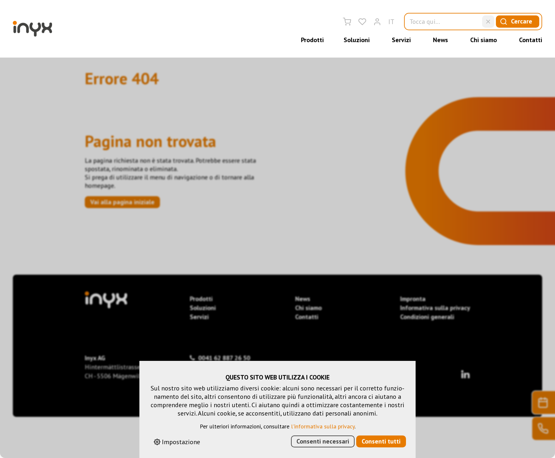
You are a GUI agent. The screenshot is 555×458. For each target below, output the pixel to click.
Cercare (521, 21)
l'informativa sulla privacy (323, 426)
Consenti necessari (322, 441)
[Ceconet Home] (32, 29)
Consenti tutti (381, 441)
